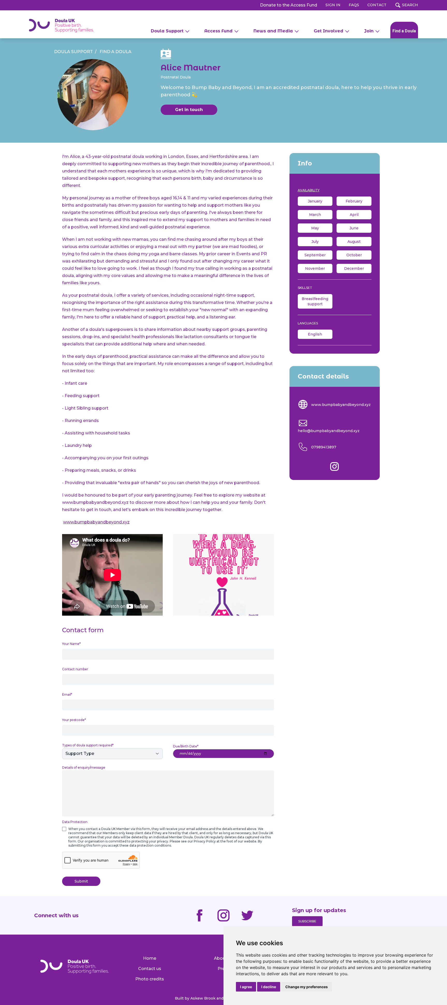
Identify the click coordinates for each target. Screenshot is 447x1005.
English (315, 334)
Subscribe (307, 921)
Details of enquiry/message (83, 767)
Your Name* (71, 644)
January (315, 201)
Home (149, 958)
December (354, 268)
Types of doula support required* (88, 745)
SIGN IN (332, 5)
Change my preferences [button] (306, 987)
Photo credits (149, 979)
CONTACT (376, 5)
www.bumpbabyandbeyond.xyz (340, 404)
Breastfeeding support (315, 301)
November (315, 268)
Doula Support (73, 51)
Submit (81, 881)
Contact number (75, 669)
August (354, 241)
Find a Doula (404, 30)
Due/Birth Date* (185, 746)
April (354, 214)
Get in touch (189, 109)
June (354, 228)
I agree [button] (246, 987)
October (354, 255)
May (315, 228)
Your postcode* (74, 720)
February (354, 201)
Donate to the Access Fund (288, 5)
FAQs (354, 5)
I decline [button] (268, 987)
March (315, 214)
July (315, 241)
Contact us (149, 968)
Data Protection (74, 822)
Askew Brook (202, 998)
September (315, 255)
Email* (67, 694)
